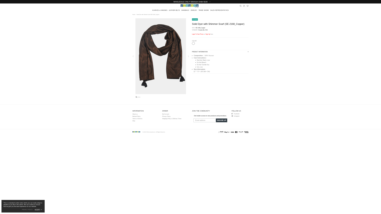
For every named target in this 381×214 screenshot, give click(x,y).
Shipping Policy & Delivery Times (171, 118)
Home (133, 14)
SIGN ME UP (221, 120)
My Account (165, 114)
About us (135, 114)
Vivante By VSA (190, 6)
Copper (193, 43)
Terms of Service (137, 118)
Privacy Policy (166, 116)
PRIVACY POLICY (27, 209)
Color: (194, 41)
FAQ (133, 121)
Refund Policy (136, 116)
